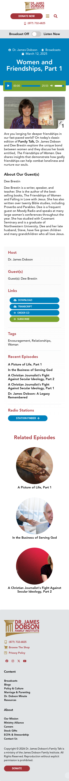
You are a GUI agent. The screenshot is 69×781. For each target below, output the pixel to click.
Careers (8, 726)
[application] (34, 86)
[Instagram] (13, 661)
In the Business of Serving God (30, 370)
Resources (10, 700)
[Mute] (51, 86)
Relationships (41, 341)
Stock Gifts (10, 730)
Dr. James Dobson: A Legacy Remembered (29, 395)
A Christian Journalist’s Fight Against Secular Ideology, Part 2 (31, 377)
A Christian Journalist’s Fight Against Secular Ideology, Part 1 (31, 386)
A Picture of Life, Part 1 (25, 364)
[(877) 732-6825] (25, 23)
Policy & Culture (13, 688)
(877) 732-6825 (36, 23)
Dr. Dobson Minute (15, 696)
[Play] (8, 86)
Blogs (7, 684)
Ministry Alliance (14, 722)
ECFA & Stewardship (16, 734)
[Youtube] (25, 661)
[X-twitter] (19, 661)
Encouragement (19, 341)
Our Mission (11, 718)
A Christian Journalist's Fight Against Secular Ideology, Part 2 (34, 590)
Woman (13, 345)
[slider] (31, 86)
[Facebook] (7, 661)
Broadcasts (52, 50)
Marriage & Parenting (17, 692)
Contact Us (10, 738)
